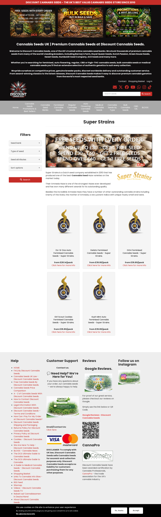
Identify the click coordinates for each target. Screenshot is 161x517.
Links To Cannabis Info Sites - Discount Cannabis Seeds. (28, 478)
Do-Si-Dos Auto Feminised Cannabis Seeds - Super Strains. (63, 253)
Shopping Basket (136, 81)
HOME (17, 367)
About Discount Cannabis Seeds (26, 501)
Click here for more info (63, 265)
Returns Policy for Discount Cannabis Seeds (27, 429)
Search (147, 94)
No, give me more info (25, 514)
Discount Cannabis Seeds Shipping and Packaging (26, 423)
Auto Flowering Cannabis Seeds (85, 107)
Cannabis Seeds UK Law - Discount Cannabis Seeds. (26, 378)
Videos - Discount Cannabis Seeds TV (27, 489)
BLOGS (145, 107)
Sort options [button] (17, 167)
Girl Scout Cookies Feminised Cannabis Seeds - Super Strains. (63, 319)
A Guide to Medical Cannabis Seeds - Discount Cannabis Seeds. (28, 468)
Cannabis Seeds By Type (112, 107)
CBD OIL (136, 107)
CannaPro (87, 473)
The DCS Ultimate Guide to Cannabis (27, 461)
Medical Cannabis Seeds (99, 107)
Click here (51, 429)
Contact (122, 81)
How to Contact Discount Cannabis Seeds (26, 401)
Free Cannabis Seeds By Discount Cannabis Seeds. (26, 383)
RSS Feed (18, 482)
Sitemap (18, 485)
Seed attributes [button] (18, 159)
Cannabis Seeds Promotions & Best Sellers (29, 107)
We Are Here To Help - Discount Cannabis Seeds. (26, 446)
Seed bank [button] (16, 143)
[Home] (19, 87)
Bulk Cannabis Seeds (125, 107)
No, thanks (119, 510)
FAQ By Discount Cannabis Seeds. (27, 372)
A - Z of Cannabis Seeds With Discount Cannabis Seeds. (28, 395)
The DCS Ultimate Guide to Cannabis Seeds (27, 455)
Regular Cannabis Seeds (72, 107)
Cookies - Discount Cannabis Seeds (28, 441)
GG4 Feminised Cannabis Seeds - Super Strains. (134, 253)
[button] (99, 150)
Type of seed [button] (17, 151)
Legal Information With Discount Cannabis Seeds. (26, 406)
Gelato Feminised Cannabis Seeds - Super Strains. (99, 253)
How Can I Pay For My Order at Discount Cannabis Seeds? (28, 418)
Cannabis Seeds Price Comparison (24, 389)
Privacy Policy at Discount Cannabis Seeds (26, 435)
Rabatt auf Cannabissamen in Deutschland (27, 495)
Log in (149, 81)
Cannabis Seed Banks (45, 107)
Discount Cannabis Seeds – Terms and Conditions (27, 412)
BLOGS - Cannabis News (25, 450)
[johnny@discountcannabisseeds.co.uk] (115, 88)
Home (15, 107)
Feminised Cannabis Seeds (59, 107)
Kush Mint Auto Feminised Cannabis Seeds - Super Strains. (99, 319)
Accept (136, 510)
